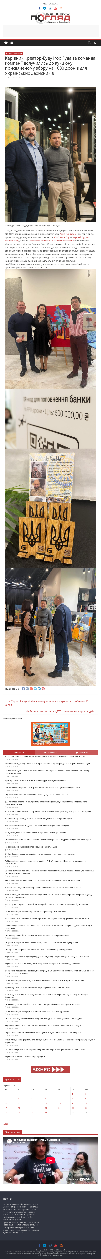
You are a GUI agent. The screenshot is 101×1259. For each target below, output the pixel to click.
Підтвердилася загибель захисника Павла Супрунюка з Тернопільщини (36, 794)
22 (73, 1108)
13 (46, 1103)
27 (46, 1112)
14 (59, 1103)
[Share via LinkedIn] (39, 688)
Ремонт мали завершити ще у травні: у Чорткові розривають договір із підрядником (42, 787)
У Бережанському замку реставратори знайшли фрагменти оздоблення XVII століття (43, 887)
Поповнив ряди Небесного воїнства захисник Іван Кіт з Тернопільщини (37, 935)
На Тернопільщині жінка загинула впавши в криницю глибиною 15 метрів (46, 703)
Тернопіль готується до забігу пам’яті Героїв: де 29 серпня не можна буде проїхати (42, 963)
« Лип (5, 1124)
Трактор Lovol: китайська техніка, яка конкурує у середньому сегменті (36, 780)
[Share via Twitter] (35, 688)
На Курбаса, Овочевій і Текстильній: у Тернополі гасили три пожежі (35, 832)
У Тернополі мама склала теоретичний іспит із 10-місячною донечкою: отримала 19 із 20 (45, 756)
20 (46, 1108)
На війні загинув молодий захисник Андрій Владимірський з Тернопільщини (38, 818)
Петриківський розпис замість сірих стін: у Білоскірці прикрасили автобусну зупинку (42, 942)
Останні (20, 752)
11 (19, 1103)
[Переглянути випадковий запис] (95, 42)
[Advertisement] (51, 31)
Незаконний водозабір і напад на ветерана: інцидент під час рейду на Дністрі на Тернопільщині (47, 763)
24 (5, 1112)
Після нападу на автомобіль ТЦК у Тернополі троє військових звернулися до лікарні (42, 1004)
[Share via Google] (31, 688)
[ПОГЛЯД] (6, 42)
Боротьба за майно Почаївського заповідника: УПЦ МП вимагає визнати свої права (43, 1032)
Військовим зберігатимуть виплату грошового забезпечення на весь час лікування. (42, 880)
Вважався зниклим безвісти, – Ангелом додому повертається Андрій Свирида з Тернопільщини (48, 839)
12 (32, 1103)
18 (19, 1108)
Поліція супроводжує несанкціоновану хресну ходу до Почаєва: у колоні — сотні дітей (43, 1018)
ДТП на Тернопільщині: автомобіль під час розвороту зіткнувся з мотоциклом (40, 854)
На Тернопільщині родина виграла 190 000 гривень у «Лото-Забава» (36, 911)
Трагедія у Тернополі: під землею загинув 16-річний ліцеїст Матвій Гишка (37, 987)
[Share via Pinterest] (43, 688)
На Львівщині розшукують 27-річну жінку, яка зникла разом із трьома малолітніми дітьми (45, 1049)
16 (86, 1103)
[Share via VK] (27, 688)
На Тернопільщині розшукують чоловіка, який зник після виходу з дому (37, 1011)
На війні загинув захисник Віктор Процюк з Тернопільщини (31, 847)
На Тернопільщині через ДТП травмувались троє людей (61, 711)
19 (32, 1108)
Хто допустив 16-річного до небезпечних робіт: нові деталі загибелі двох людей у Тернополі (46, 904)
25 (19, 1112)
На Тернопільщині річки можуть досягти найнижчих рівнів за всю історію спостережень (44, 980)
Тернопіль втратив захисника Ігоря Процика (25, 1056)
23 (86, 1108)
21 (59, 1108)
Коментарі (83, 752)
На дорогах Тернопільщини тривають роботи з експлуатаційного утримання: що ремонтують (47, 918)
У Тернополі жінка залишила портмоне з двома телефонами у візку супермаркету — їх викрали (48, 811)
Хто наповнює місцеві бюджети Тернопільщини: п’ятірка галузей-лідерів (37, 825)
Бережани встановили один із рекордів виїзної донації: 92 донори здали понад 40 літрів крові (47, 956)
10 (5, 1103)
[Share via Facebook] (23, 688)
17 (5, 1108)
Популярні (52, 752)
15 (73, 1103)
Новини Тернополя (14, 53)
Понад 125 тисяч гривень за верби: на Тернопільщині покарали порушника (38, 949)
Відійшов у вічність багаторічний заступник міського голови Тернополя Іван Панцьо (43, 1025)
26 (32, 1112)
